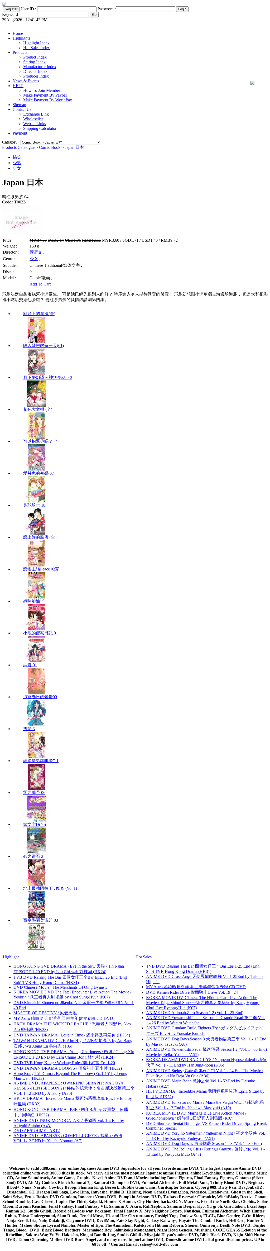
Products (20, 52)
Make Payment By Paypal (45, 95)
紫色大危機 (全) (37, 409)
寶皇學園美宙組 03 (40, 920)
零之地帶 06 (34, 792)
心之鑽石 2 (33, 856)
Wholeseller (33, 119)
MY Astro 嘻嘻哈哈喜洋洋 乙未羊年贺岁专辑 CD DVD (63, 1018)
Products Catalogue (18, 147)
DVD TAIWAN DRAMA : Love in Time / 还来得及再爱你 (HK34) (71, 1035)
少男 (17, 162)
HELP (18, 85)
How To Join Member (41, 90)
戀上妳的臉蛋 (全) (39, 537)
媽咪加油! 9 (34, 601)
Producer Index (36, 76)
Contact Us (22, 109)
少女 (17, 168)
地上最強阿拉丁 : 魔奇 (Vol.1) (50, 888)
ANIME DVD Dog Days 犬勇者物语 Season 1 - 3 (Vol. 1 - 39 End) (204, 1143)
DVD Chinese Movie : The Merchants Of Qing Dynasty (60, 987)
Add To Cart (40, 284)
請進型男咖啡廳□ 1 (41, 760)
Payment (20, 133)
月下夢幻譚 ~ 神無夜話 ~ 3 (47, 377)
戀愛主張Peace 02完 (41, 569)
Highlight (11, 957)
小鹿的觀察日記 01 (40, 633)
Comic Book (49, 147)
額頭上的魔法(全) (39, 313)
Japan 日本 (74, 147)
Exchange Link (36, 114)
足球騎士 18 (34, 505)
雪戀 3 (29, 728)
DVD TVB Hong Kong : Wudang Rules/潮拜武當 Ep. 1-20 (64, 1062)
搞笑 (17, 157)
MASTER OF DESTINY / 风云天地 (45, 1013)
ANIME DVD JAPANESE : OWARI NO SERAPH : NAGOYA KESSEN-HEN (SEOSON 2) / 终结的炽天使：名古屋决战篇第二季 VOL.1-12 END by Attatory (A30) (73, 1088)
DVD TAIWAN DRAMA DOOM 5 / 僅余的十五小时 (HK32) (67, 1068)
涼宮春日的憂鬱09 (40, 697)
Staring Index (34, 62)
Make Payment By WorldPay (47, 100)
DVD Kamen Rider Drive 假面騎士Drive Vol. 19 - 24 (192, 992)
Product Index (35, 57)
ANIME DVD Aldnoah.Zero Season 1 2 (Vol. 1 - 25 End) (194, 1012)
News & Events (26, 81)
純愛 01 (30, 665)
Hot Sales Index (36, 47)
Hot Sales (144, 957)
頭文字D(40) (34, 824)
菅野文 (36, 252)
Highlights (21, 38)
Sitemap (19, 104)
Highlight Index (36, 43)
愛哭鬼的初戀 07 (38, 473)
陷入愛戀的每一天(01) (43, 345)
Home (18, 33)
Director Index (35, 71)
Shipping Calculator (39, 128)
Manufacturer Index (39, 66)
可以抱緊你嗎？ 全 (40, 441)
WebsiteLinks (34, 123)
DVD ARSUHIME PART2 (36, 1130)
